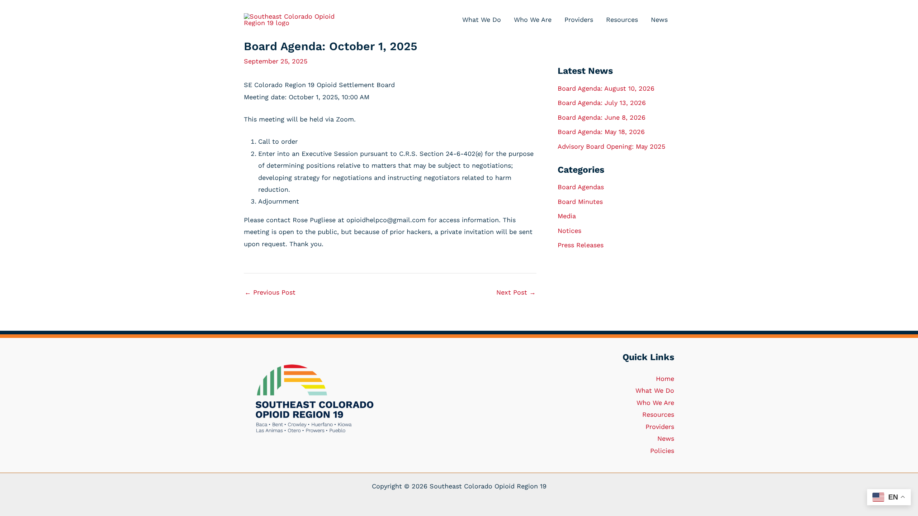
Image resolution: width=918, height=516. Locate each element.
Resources (658, 414)
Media (567, 216)
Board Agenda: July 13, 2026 (602, 102)
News (665, 438)
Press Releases (581, 245)
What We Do (654, 390)
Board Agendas (581, 187)
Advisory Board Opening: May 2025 (611, 146)
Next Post (516, 292)
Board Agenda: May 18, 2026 (601, 131)
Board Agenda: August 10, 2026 (606, 88)
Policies (662, 450)
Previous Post (270, 292)
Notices (569, 230)
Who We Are (655, 402)
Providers (659, 426)
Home (665, 378)
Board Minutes (580, 201)
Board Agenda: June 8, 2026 (601, 117)
